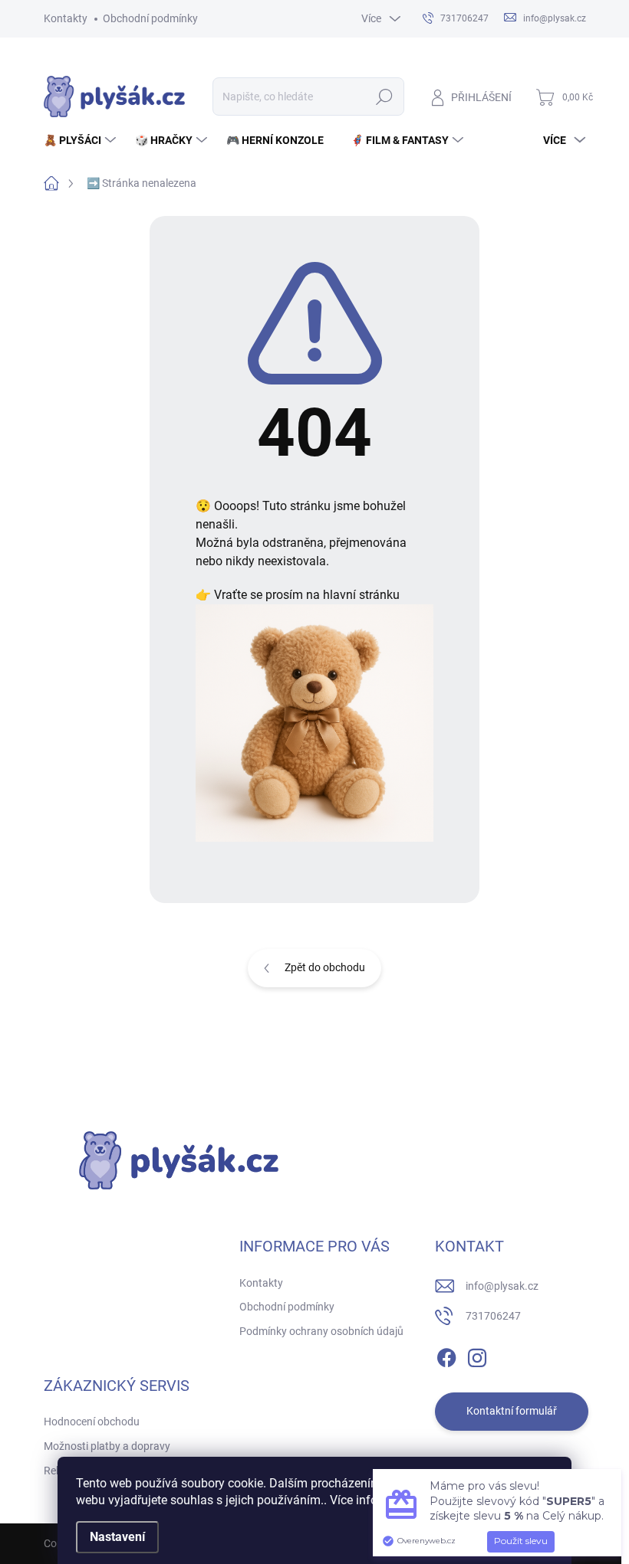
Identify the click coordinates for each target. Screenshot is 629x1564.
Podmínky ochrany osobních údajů (321, 1331)
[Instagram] (477, 1354)
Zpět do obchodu (325, 967)
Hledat (384, 96)
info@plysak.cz (502, 1286)
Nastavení (117, 1537)
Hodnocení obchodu (92, 1421)
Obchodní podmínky (150, 18)
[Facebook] (446, 1354)
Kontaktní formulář (511, 1411)
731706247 (493, 1316)
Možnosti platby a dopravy (107, 1446)
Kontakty (65, 18)
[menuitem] (82, 140)
